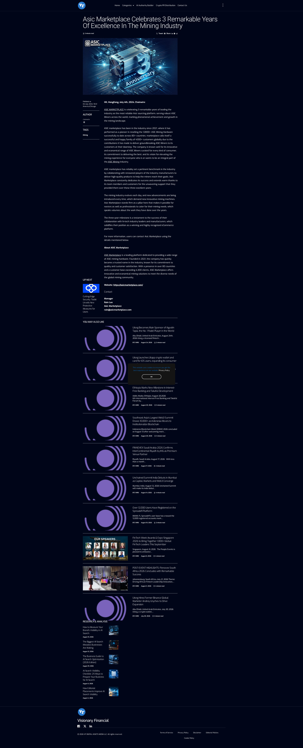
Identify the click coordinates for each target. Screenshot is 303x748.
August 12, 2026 (88, 651)
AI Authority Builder (145, 5)
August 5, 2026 (88, 684)
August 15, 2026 (88, 637)
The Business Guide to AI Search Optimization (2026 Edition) (93, 659)
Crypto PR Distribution (165, 5)
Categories (127, 5)
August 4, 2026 (88, 698)
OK (151, 376)
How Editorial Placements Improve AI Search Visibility (94, 691)
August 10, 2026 (88, 666)
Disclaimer (197, 733)
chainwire (86, 119)
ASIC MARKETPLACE (114, 109)
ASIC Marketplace (112, 255)
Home (117, 5)
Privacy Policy (164, 370)
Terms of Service (166, 733)
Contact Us (182, 5)
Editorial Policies (212, 733)
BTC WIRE (136, 342)
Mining (85, 135)
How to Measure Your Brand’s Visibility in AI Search (93, 630)
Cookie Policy (189, 738)
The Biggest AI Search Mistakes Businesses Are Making (93, 644)
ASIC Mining (113, 161)
